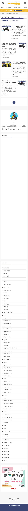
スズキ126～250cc (8, 417)
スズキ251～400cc (8, 419)
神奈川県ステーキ (8, 353)
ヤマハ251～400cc (8, 386)
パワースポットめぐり (9, 312)
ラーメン (6, 315)
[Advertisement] (14, 198)
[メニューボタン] (25, 3)
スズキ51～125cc (7, 414)
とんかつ (6, 279)
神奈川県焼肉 (7, 356)
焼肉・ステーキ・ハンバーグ (10, 348)
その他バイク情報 (8, 442)
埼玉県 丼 (6, 309)
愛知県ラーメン (7, 337)
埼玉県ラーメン (7, 320)
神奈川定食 (6, 304)
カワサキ (5, 20)
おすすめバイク (7, 359)
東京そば (6, 292)
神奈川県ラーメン (8, 328)
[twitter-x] (13, 499)
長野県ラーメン (7, 318)
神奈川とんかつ (7, 284)
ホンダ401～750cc (8, 373)
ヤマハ (5, 378)
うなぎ (5, 339)
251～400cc (6, 454)
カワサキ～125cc (7, 398)
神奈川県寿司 (7, 270)
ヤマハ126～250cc (8, 384)
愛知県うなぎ (7, 342)
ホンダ (5, 362)
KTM (5, 428)
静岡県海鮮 (6, 276)
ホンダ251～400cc (8, 370)
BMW (5, 425)
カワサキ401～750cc (8, 406)
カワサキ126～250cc (8, 400)
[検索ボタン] (3, 3)
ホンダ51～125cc (7, 365)
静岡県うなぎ (7, 345)
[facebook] (10, 499)
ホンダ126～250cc (8, 367)
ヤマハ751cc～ (7, 392)
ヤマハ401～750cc (8, 389)
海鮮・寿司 (6, 267)
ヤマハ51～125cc (7, 381)
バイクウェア (7, 434)
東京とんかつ (7, 281)
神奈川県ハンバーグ (8, 351)
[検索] (18, 499)
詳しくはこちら (18, 10)
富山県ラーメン (7, 323)
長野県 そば (6, 298)
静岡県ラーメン (7, 326)
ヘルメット (6, 439)
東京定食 (6, 306)
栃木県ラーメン (7, 331)
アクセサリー (7, 431)
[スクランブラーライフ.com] (14, 3)
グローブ (6, 436)
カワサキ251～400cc (8, 403)
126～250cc (6, 451)
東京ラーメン (7, 334)
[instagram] (15, 499)
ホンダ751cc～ (7, 375)
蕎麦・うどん (7, 287)
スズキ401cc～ (7, 422)
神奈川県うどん (7, 290)
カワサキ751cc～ (7, 408)
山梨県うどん (7, 295)
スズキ (5, 411)
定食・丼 (6, 301)
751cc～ (5, 460)
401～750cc (6, 457)
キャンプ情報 (7, 445)
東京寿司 (6, 273)
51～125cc (6, 448)
